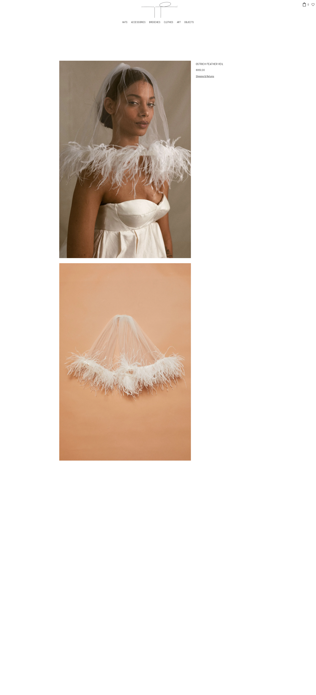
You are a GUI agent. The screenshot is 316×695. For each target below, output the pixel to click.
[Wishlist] (313, 4)
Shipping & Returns (205, 76)
